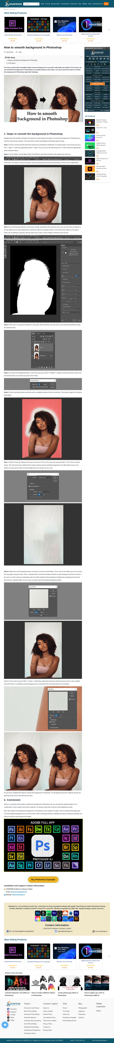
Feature (27, 1004)
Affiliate (84, 4)
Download (73, 4)
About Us (46, 1008)
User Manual (65, 4)
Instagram (13, 1012)
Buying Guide (55, 4)
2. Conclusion (11, 63)
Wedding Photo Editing (31, 1027)
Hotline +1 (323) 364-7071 (77, 1040)
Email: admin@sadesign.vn (99, 1040)
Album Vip (66, 1014)
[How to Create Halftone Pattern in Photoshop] (43, 982)
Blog (89, 4)
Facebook (13, 1009)
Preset (65, 1008)
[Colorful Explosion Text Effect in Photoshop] (17, 982)
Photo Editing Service (70, 1020)
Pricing (47, 4)
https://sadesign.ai (18, 894)
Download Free (97, 4)
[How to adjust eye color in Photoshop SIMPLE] (96, 982)
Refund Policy (47, 1014)
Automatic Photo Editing (31, 1014)
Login (106, 4)
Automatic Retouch (30, 1017)
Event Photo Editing (30, 1024)
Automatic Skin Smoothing (32, 1020)
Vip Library (66, 1011)
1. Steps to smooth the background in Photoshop (22, 60)
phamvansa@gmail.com (19, 892)
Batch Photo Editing (30, 1011)
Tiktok (12, 1017)
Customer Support (50, 1004)
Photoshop (81, 1014)
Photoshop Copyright (69, 1017)
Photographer (82, 1008)
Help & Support (48, 1011)
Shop (42, 4)
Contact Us (46, 1027)
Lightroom (81, 1011)
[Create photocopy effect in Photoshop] (70, 982)
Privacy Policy (47, 1024)
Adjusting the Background (32, 1030)
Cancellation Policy (49, 1017)
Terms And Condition (49, 1020)
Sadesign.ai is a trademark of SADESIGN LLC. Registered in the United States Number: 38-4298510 (35, 1040)
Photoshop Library (30, 1033)
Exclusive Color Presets (31, 1008)
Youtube (12, 1014)
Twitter (12, 1020)
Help (79, 4)
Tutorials (81, 1017)
